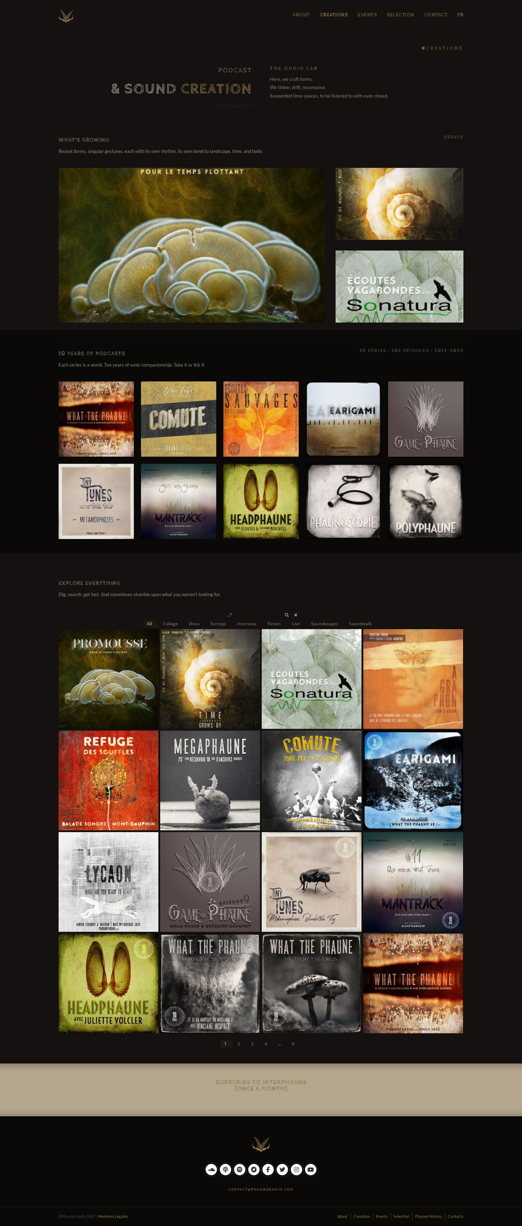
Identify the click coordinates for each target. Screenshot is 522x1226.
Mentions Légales (113, 1216)
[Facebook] (268, 1175)
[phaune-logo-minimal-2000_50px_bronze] (261, 1143)
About (342, 1216)
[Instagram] (296, 1175)
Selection (401, 1216)
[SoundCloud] (211, 1175)
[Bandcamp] (254, 1175)
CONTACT (436, 15)
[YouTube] (311, 1175)
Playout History (428, 1216)
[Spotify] (240, 1175)
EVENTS (367, 15)
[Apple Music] (225, 1175)
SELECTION (400, 15)
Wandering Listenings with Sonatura (399, 287)
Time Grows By (399, 204)
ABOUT (301, 15)
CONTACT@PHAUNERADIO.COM (261, 1189)
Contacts (455, 1216)
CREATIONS (334, 15)
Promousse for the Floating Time (192, 245)
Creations (361, 1216)
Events (382, 1216)
